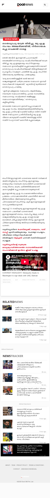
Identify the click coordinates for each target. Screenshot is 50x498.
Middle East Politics (28, 280)
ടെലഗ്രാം (35, 230)
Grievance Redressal (29, 469)
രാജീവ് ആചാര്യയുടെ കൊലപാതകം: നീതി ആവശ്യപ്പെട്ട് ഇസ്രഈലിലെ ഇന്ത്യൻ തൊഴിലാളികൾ (30, 310)
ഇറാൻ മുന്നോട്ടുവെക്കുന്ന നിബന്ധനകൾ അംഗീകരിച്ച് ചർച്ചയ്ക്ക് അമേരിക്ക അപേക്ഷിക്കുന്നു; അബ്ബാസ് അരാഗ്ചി (30, 321)
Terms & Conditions (36, 465)
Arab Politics (7, 280)
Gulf (16, 280)
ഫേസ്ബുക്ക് (24, 230)
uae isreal (42, 280)
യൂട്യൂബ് (18, 238)
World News (6, 282)
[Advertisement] (25, 149)
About (7, 465)
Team (13, 465)
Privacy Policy (22, 465)
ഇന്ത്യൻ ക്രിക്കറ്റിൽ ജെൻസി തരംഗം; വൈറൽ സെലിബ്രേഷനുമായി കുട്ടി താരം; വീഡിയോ (30, 437)
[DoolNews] (24, 5)
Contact (16, 469)
